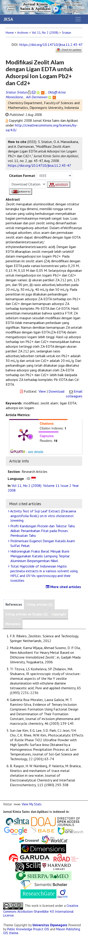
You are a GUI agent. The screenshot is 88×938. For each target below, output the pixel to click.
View (42, 391)
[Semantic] (43, 884)
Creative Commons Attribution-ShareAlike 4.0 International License (40, 910)
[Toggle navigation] (78, 19)
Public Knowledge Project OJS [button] (28, 929)
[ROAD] (66, 857)
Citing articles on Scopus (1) (26, 614)
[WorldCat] (55, 839)
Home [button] (10, 32)
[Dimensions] (43, 848)
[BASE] (43, 830)
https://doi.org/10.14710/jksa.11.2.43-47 (50, 44)
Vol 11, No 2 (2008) (45, 32)
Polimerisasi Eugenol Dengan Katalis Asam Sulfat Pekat (42, 543)
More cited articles (65, 586)
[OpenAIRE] (62, 893)
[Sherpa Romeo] (44, 875)
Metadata (13, 624)
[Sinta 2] (30, 821)
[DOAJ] (55, 821)
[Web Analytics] (17, 804)
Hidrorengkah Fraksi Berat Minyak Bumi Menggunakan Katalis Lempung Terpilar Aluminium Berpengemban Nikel (39, 556)
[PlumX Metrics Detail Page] (23, 434)
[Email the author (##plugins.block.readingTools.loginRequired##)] (33, 92)
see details (35, 451)
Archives (22, 32)
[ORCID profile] (38, 92)
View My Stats (32, 804)
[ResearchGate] (38, 893)
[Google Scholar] (16, 830)
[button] (7, 120)
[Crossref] (29, 839)
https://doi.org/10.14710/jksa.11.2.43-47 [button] (39, 165)
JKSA (8, 19)
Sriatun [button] (66, 32)
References (13, 604)
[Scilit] (28, 866)
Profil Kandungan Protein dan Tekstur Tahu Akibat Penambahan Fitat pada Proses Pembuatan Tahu (42, 531)
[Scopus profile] (43, 92)
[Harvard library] (57, 866)
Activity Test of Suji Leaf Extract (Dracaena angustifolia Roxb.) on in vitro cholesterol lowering (42, 516)
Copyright (59, 614)
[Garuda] (29, 857)
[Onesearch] (70, 830)
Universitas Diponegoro (49, 925)
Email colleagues (74, 393)
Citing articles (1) (39, 604)
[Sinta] (17, 821)
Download (56, 391)
